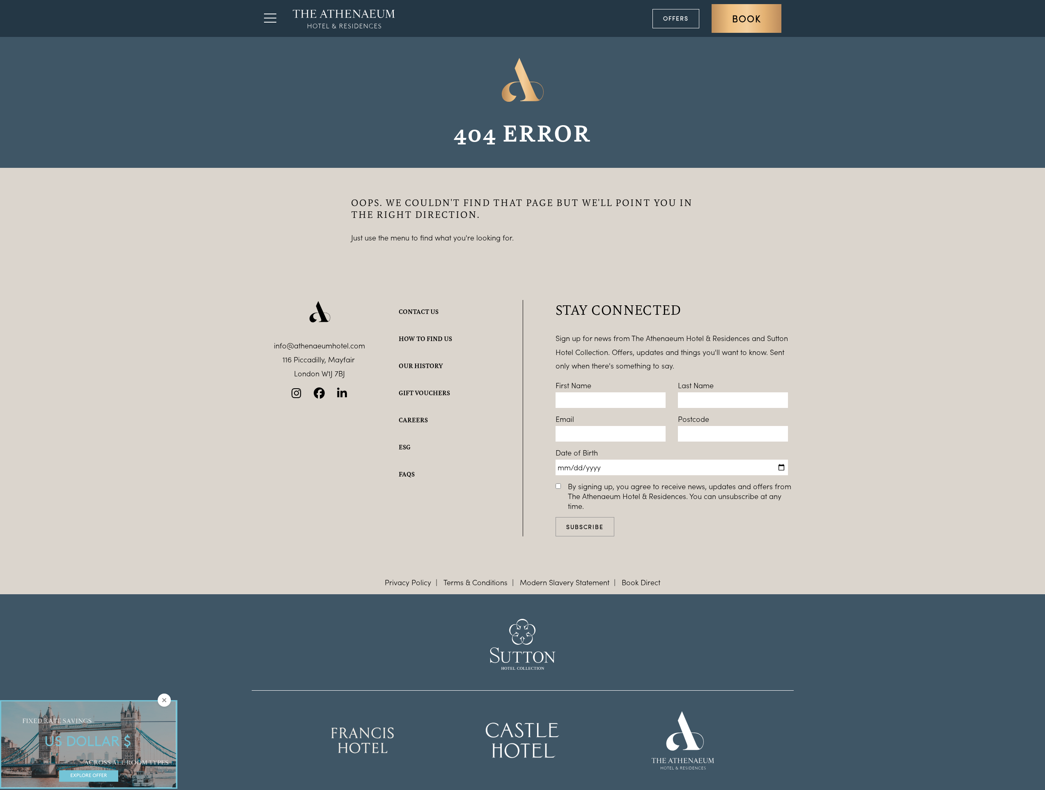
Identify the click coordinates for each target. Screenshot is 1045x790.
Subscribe (585, 527)
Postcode (693, 419)
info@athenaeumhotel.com (319, 345)
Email (565, 419)
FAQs (407, 474)
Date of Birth (577, 453)
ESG (405, 447)
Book (746, 18)
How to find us (425, 338)
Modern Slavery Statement (564, 582)
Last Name (696, 385)
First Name (573, 385)
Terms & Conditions (475, 582)
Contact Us (419, 311)
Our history (421, 366)
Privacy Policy (408, 582)
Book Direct (641, 582)
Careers (413, 420)
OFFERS (676, 18)
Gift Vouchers (424, 393)
